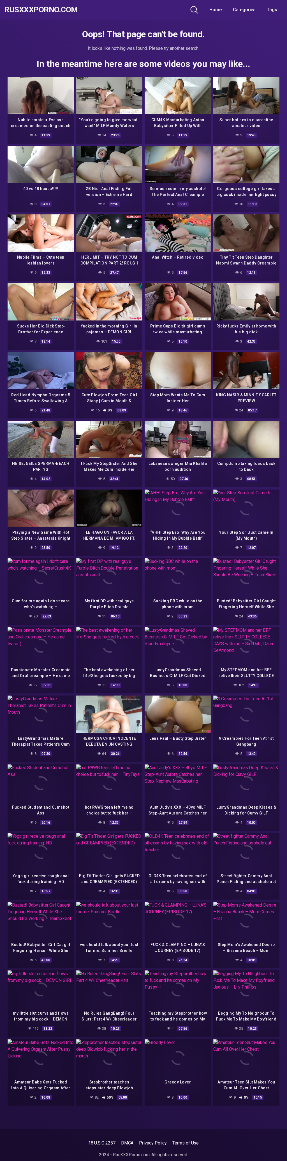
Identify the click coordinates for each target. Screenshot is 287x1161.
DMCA (127, 1143)
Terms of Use (185, 1143)
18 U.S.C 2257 (101, 1143)
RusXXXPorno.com (41, 9)
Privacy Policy (153, 1143)
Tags (272, 9)
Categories (244, 9)
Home (215, 9)
